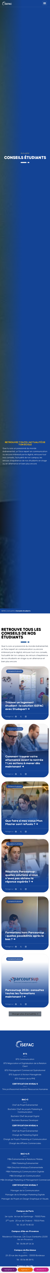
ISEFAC (3, 611)
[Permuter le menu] (44, 3)
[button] (15, 716)
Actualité (10, 611)
